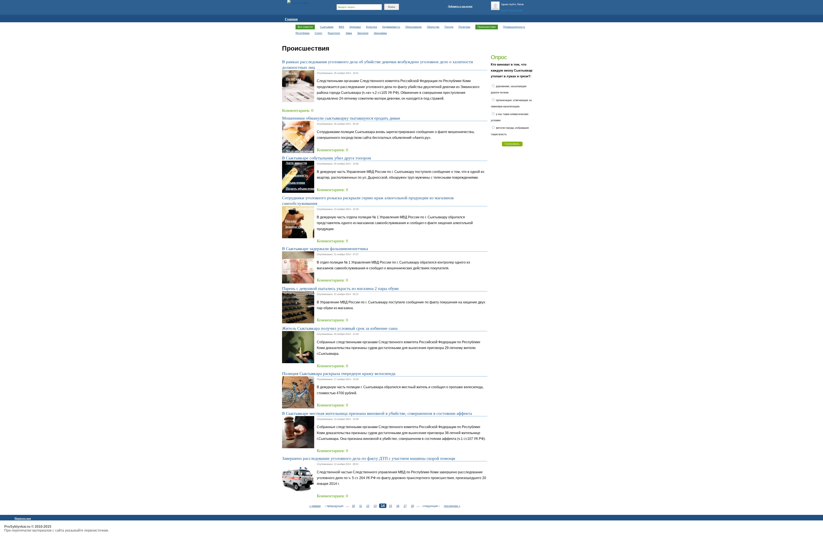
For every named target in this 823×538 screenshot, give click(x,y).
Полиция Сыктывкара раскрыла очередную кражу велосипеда (338, 373)
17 (405, 506)
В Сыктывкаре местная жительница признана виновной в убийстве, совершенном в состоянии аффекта (377, 413)
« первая (315, 506)
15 (390, 506)
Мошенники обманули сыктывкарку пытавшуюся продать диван (341, 118)
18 (412, 506)
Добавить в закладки (460, 6)
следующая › (431, 506)
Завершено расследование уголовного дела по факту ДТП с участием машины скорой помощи (368, 458)
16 (397, 506)
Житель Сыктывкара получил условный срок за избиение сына (340, 328)
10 (353, 506)
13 (375, 506)
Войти (504, 10)
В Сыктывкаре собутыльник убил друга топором (326, 158)
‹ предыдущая (334, 506)
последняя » (452, 506)
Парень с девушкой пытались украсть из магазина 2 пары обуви (340, 288)
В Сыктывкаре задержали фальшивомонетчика (325, 248)
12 (367, 506)
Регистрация (516, 10)
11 (360, 506)
